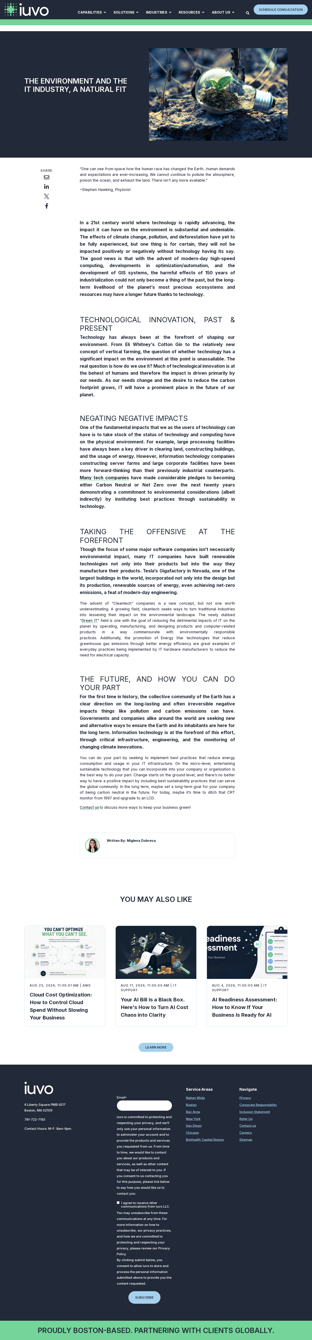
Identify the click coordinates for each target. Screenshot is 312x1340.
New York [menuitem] (193, 1118)
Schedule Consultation (281, 10)
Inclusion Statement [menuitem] (254, 1111)
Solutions (126, 13)
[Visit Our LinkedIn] (38, 1140)
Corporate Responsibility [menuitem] (258, 1104)
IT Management (91, 73)
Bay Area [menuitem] (193, 1111)
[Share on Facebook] (46, 206)
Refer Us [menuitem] (246, 1118)
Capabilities (92, 13)
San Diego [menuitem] (194, 1125)
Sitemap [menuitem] (245, 1139)
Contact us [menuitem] (247, 1125)
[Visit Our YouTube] (56, 1140)
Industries (158, 13)
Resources (191, 13)
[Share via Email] (46, 177)
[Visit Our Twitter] (47, 1140)
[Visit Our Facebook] (28, 1140)
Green (88, 620)
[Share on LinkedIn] (46, 186)
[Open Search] (247, 13)
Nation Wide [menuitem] (195, 1097)
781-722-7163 (34, 1119)
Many (87, 477)
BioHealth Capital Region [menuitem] (205, 1139)
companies (116, 477)
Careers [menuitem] (245, 1132)
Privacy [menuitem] (245, 1097)
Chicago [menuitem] (192, 1132)
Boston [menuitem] (191, 1104)
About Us (223, 13)
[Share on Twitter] (46, 196)
